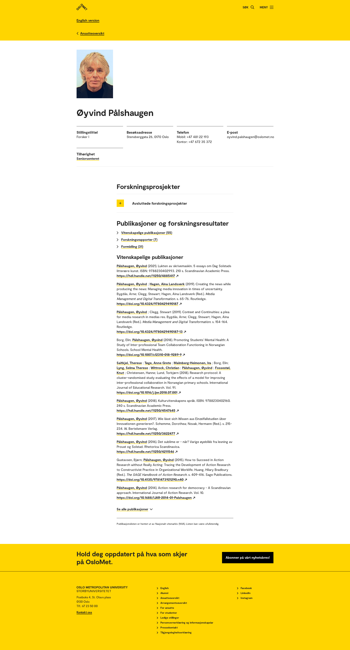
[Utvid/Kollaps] (120, 203)
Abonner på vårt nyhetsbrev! (248, 557)
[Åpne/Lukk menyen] (271, 7)
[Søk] (252, 7)
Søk (245, 7)
